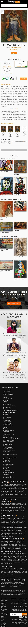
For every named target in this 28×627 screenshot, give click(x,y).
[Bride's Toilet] (20, 225)
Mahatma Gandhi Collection (9, 426)
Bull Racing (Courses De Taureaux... (5, 250)
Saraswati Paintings (7, 424)
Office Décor (6, 474)
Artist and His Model (4, 171)
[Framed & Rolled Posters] (16, 515)
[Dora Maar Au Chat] (20, 185)
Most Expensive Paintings (8, 440)
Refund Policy (4, 609)
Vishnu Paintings (6, 420)
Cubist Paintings (18, 141)
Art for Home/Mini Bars (8, 464)
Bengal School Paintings (8, 430)
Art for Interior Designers (8, 477)
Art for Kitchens (6, 461)
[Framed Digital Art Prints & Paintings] (23, 538)
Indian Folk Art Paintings (8, 441)
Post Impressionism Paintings (9, 406)
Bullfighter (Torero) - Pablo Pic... (19, 279)
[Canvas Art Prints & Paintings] (18, 526)
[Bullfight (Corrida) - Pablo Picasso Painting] (6, 264)
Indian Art (5, 397)
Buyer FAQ (3, 606)
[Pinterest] (26, 617)
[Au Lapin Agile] (20, 166)
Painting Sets (6, 445)
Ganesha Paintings (7, 421)
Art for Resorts (6, 467)
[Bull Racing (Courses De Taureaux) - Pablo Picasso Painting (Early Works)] (6, 243)
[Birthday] (20, 206)
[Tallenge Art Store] (14, 1)
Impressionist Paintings (8, 394)
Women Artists (6, 436)
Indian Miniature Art (7, 398)
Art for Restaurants (7, 466)
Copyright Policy (4, 612)
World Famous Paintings (8, 434)
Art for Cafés (6, 468)
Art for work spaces (7, 470)
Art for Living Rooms (7, 458)
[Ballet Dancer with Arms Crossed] (6, 209)
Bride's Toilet (16, 230)
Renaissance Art (6, 407)
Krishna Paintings (7, 416)
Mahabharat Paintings (8, 437)
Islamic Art (5, 396)
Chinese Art (5, 433)
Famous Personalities (8, 448)
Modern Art (5, 400)
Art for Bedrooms (7, 460)
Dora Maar (2, 195)
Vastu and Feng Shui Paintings (10, 454)
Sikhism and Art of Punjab (9, 450)
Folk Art (5, 401)
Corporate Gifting (7, 476)
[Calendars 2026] (10, 501)
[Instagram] (24, 617)
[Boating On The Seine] (6, 226)
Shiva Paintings (6, 418)
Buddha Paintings (7, 417)
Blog (2, 620)
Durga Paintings (6, 451)
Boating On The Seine (4, 232)
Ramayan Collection (7, 444)
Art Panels (5, 414)
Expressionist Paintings (8, 393)
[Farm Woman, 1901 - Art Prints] (14, 26)
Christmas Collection (7, 443)
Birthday (15, 212)
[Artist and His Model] (6, 165)
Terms (2, 610)
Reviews (3, 607)
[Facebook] (22, 617)
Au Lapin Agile (16, 174)
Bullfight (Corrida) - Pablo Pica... (5, 271)
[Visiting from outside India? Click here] (8, 482)
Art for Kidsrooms (7, 463)
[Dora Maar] (6, 186)
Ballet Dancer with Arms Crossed (5, 218)
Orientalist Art (6, 403)
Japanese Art (6, 428)
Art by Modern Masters (7, 141)
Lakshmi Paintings (7, 423)
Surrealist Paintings (7, 408)
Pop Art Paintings (7, 404)
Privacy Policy (4, 613)
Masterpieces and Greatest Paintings (11, 438)
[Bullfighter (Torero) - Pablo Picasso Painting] (20, 269)
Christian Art (6, 431)
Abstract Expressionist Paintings (10, 410)
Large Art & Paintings (8, 447)
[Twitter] (20, 617)
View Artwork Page (13, 49)
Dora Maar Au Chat (17, 194)
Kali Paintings (6, 453)
